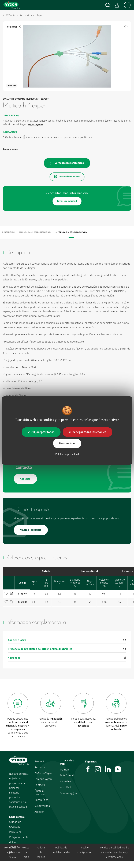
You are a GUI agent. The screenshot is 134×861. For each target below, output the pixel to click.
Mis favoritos (42, 805)
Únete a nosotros (40, 792)
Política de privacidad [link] (67, 454)
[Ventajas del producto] (126, 27)
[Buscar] (107, 5)
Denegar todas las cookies (89, 432)
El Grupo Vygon (44, 773)
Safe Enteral (67, 775)
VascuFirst (65, 787)
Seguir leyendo (35, 124)
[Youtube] (120, 771)
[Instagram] (100, 771)
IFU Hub (64, 769)
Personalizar (67, 443)
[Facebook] (90, 771)
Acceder (39, 811)
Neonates (65, 781)
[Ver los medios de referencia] (11, 594)
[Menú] (127, 5)
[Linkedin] (110, 771)
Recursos (40, 767)
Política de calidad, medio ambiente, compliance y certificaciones (114, 852)
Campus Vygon (43, 779)
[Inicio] (11, 5)
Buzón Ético (41, 800)
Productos (41, 761)
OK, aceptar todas (42, 432)
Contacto (40, 785)
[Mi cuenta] (117, 5)
